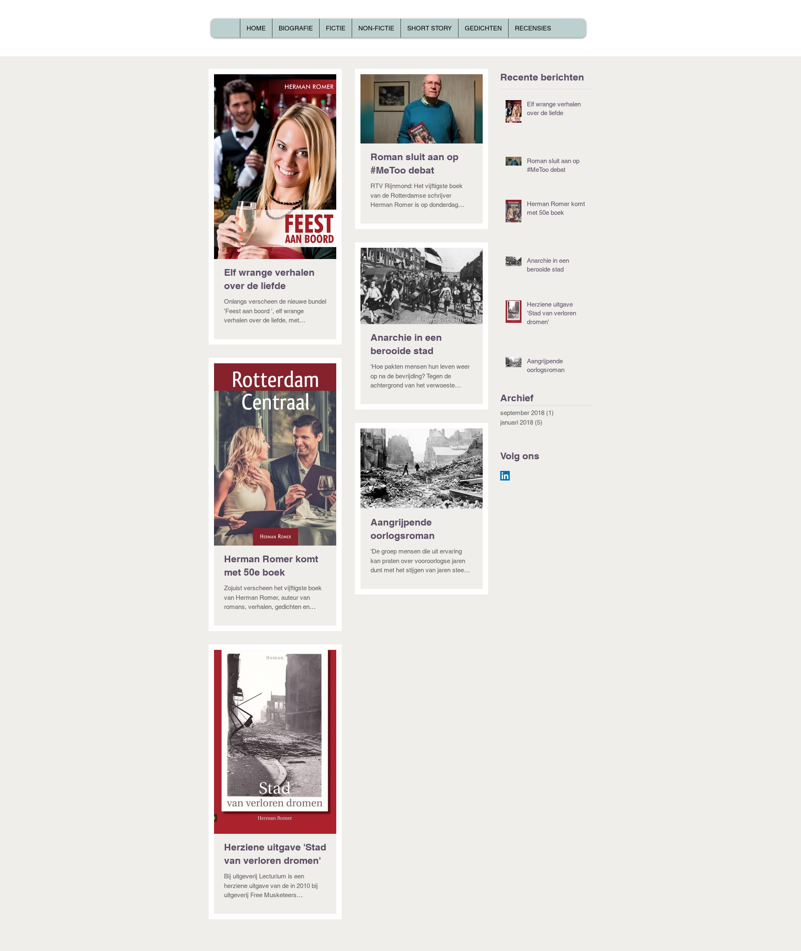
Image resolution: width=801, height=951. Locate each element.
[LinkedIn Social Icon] (505, 476)
